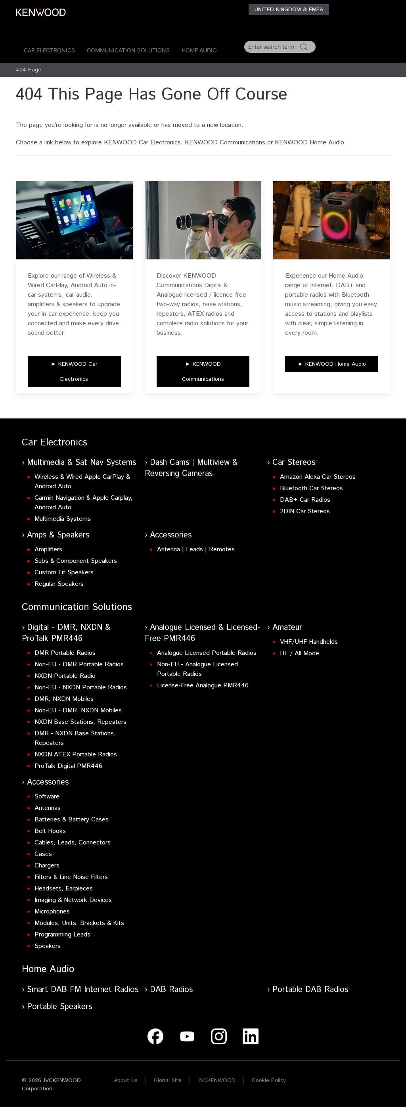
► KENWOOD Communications (203, 371)
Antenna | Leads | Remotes (196, 549)
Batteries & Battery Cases (71, 819)
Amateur (287, 627)
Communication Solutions (128, 50)
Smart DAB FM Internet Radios (82, 990)
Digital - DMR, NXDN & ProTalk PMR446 (66, 633)
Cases (43, 854)
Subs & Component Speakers (75, 561)
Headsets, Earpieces (63, 888)
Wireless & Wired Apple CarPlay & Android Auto (82, 481)
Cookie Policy (269, 1080)
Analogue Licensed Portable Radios (207, 653)
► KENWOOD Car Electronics (74, 371)
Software (46, 796)
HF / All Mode (299, 653)
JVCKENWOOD (217, 1080)
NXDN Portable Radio (65, 676)
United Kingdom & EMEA (289, 9)
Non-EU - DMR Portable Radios (79, 664)
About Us (126, 1080)
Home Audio (199, 50)
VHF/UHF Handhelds (309, 642)
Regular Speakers (59, 584)
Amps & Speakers (58, 535)
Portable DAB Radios (310, 990)
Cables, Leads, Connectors (72, 842)
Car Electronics (49, 50)
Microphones (52, 911)
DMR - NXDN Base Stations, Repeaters (75, 738)
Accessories (171, 535)
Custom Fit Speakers (64, 572)
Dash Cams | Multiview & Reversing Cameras (191, 468)
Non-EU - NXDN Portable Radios (80, 687)
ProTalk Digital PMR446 (68, 766)
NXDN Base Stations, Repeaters (80, 722)
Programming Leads (62, 934)
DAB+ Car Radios (305, 500)
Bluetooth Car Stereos (311, 488)
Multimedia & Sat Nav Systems (81, 462)
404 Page (28, 70)
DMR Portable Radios (65, 653)
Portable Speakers (59, 1007)
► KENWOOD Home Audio (332, 364)
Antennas (47, 808)
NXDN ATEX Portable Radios (75, 754)
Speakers (47, 946)
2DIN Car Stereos (305, 511)
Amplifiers (48, 549)
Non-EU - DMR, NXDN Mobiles (78, 710)
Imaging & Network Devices (73, 900)
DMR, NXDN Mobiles (64, 699)
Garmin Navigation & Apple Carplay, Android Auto (83, 502)
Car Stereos (293, 462)
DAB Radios (171, 990)
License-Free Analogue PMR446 (203, 685)
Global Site (168, 1080)
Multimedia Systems (62, 519)
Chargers (46, 865)
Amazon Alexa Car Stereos (318, 477)
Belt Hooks (50, 831)
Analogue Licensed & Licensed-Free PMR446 (202, 633)
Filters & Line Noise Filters (71, 877)
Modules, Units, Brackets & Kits (79, 923)
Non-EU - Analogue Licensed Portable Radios (197, 669)
